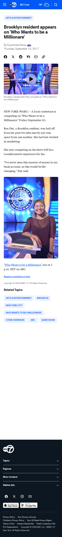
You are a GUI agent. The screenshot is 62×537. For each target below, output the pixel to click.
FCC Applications (10, 527)
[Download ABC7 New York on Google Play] (29, 505)
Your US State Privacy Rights (39, 520)
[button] (4, 4)
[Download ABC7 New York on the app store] (11, 505)
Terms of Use (8, 524)
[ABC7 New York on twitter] (14, 496)
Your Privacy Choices (27, 517)
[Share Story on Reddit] (20, 57)
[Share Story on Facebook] (5, 57)
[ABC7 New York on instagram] (22, 496)
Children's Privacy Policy (13, 520)
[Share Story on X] (13, 57)
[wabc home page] (8, 449)
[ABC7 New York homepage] (13, 4)
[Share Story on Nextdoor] (28, 57)
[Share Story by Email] (36, 57)
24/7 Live (24, 4)
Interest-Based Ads (25, 524)
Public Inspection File (46, 524)
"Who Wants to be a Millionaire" (23, 264)
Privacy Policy (9, 517)
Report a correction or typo (17, 276)
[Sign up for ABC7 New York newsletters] (30, 496)
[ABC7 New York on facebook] (6, 496)
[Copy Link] (43, 57)
